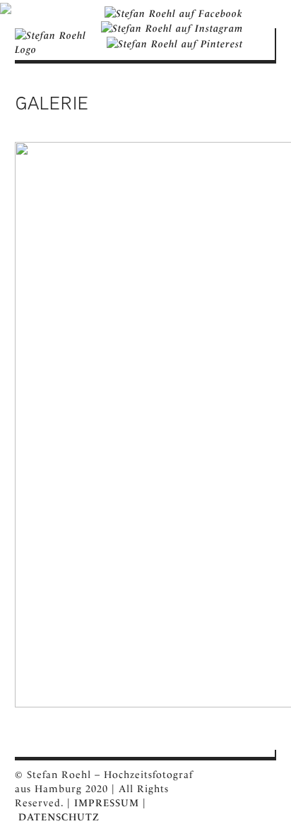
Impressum (106, 802)
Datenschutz (59, 817)
